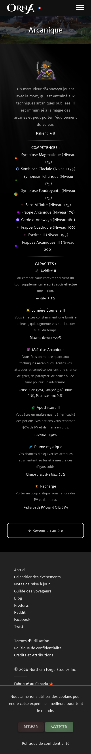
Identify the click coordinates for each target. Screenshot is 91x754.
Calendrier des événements (37, 577)
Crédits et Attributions (33, 655)
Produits (21, 605)
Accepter (59, 727)
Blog (18, 598)
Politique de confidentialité (45, 743)
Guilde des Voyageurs (32, 591)
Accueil (20, 570)
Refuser (31, 727)
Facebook (22, 619)
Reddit (20, 612)
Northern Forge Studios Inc (52, 669)
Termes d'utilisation (31, 641)
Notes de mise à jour (32, 584)
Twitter (20, 626)
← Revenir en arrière (45, 530)
